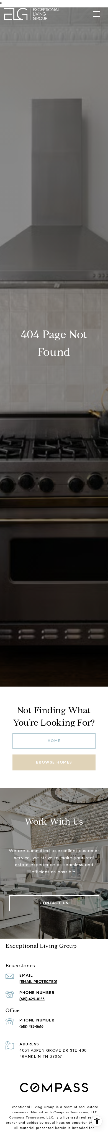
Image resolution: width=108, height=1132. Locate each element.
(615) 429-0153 (32, 999)
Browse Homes (54, 762)
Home (54, 741)
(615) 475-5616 (31, 1026)
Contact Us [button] (54, 903)
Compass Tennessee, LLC (31, 1117)
